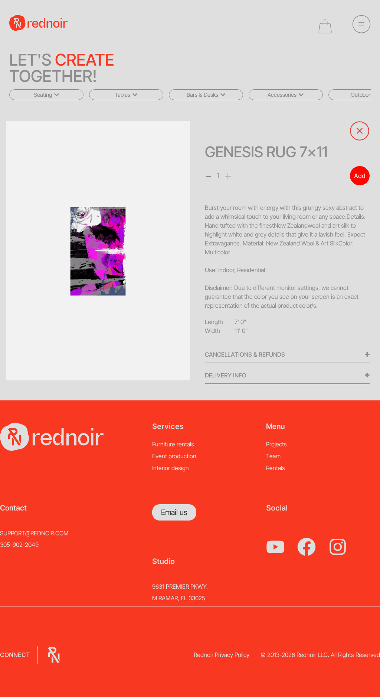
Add (360, 175)
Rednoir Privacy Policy (221, 654)
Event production (174, 456)
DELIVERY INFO (225, 375)
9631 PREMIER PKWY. (180, 586)
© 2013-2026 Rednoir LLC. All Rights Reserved (320, 654)
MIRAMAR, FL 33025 (178, 598)
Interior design (170, 468)
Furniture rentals (173, 444)
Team (273, 456)
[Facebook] (306, 547)
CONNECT (15, 654)
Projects (276, 444)
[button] (46, 94)
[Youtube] (275, 547)
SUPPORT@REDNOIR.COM (34, 533)
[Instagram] (337, 547)
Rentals (275, 468)
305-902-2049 (19, 544)
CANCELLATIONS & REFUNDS (245, 354)
